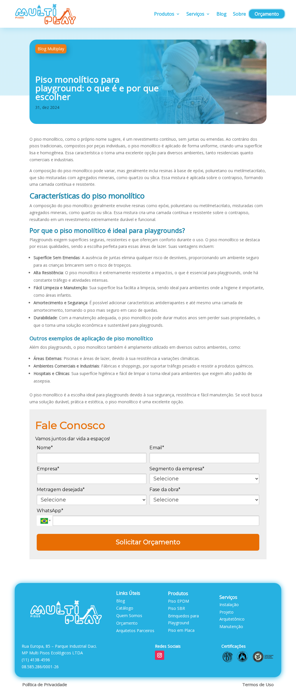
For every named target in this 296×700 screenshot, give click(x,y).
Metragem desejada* (61, 489)
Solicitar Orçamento (148, 542)
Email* (156, 447)
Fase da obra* (164, 489)
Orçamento (267, 14)
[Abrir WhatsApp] (281, 685)
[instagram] (159, 655)
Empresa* (48, 468)
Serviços (195, 14)
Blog (222, 14)
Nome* (45, 447)
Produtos (164, 14)
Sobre (239, 14)
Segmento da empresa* (176, 468)
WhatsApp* (50, 510)
